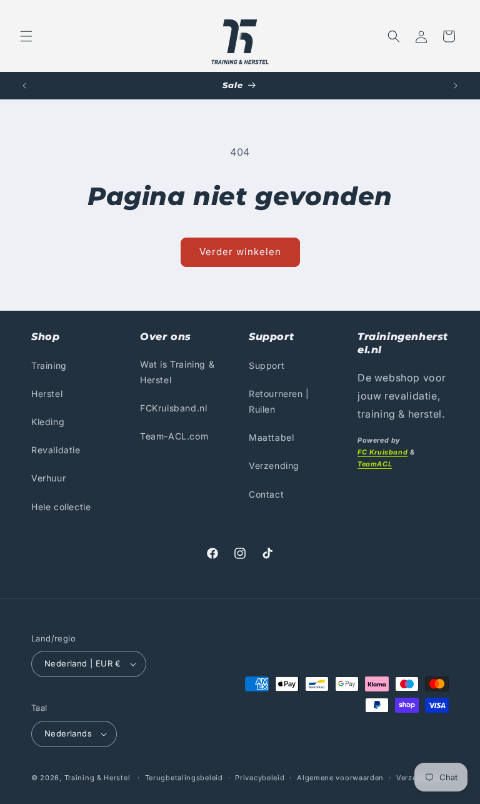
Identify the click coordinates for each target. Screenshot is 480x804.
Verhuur (48, 478)
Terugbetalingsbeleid (184, 777)
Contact (266, 494)
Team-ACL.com (174, 436)
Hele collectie (61, 506)
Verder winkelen (240, 252)
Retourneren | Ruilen (279, 401)
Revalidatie (56, 450)
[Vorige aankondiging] (24, 85)
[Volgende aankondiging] (455, 85)
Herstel (46, 393)
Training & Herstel (97, 777)
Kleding (47, 421)
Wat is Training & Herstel (177, 372)
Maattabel (271, 437)
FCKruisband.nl (173, 408)
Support (266, 365)
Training (49, 365)
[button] (26, 36)
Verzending (274, 465)
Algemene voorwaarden (340, 777)
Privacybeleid (259, 777)
